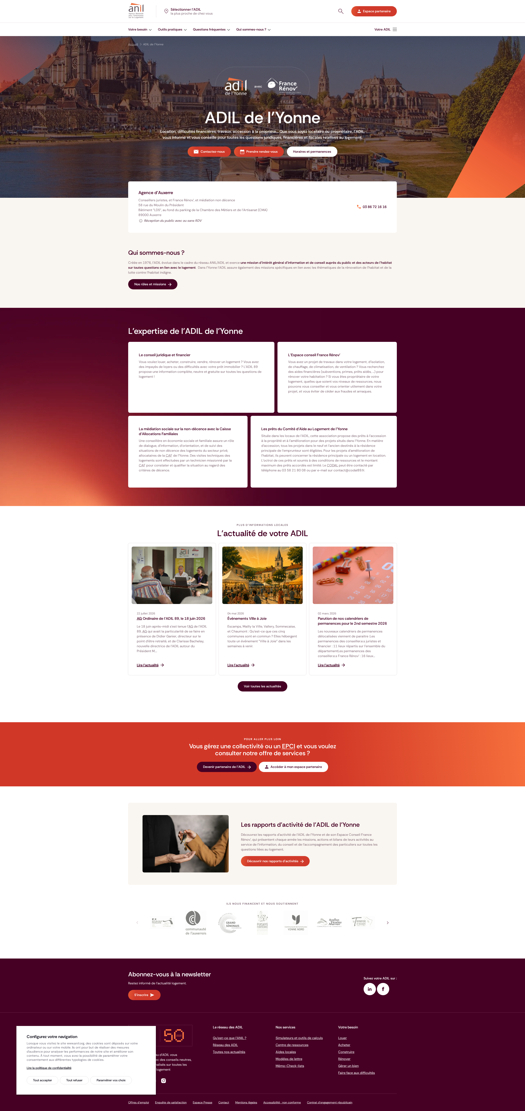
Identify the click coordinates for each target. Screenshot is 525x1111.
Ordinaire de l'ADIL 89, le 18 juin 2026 (171, 618)
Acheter (344, 1045)
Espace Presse (202, 1102)
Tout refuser (74, 1080)
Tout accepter (42, 1080)
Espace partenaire (377, 11)
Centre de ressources (292, 1045)
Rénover (344, 1059)
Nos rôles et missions (150, 284)
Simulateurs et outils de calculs (299, 1038)
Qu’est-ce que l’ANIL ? (229, 1038)
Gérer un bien (348, 1066)
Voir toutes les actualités (262, 686)
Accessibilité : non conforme (282, 1102)
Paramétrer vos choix (111, 1080)
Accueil (133, 44)
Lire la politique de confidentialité (49, 1068)
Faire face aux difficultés (356, 1073)
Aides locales (286, 1052)
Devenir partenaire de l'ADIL (224, 767)
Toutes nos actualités (229, 1052)
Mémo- (290, 1066)
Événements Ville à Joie (247, 618)
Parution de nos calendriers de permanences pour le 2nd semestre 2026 (352, 621)
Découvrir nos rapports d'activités (272, 861)
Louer (342, 1038)
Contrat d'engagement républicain (329, 1102)
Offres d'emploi (138, 1102)
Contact (223, 1102)
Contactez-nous (213, 151)
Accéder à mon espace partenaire (296, 767)
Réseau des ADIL (225, 1045)
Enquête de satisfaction (171, 1102)
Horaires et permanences (312, 151)
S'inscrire (141, 995)
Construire (346, 1052)
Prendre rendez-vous (262, 151)
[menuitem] (385, 29)
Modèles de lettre (289, 1059)
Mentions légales (246, 1102)
